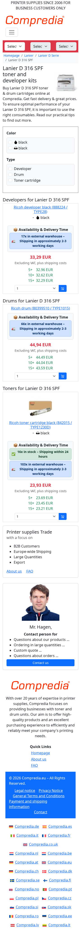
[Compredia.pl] (13, 898)
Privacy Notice (51, 790)
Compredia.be (60, 853)
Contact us (41, 663)
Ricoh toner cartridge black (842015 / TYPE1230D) (40, 424)
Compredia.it (27, 835)
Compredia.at (26, 862)
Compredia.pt (60, 889)
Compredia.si (27, 907)
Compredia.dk (60, 871)
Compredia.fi (60, 880)
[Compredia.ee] (45, 916)
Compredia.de (27, 826)
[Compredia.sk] (45, 907)
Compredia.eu (60, 862)
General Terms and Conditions (39, 795)
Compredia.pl (27, 898)
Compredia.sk (59, 907)
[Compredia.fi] (46, 880)
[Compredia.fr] (45, 835)
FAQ (29, 571)
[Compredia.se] (13, 880)
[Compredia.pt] (46, 889)
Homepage (12, 55)
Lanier (29, 55)
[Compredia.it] (13, 835)
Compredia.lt (59, 924)
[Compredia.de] (12, 826)
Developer (23, 168)
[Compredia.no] (12, 889)
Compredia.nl (26, 853)
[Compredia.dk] (45, 871)
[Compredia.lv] (13, 925)
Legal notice (25, 790)
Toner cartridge (27, 180)
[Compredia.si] (13, 907)
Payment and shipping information (28, 804)
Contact (40, 812)
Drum (19, 174)
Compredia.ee (60, 916)
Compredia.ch (27, 871)
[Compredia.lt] (45, 925)
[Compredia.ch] (12, 871)
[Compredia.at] (12, 862)
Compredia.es (60, 826)
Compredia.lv (27, 924)
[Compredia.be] (45, 853)
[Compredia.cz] (45, 898)
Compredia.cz (59, 898)
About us (14, 571)
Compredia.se (28, 880)
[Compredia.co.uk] (26, 844)
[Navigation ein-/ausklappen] (11, 32)
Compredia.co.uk (43, 844)
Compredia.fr (59, 835)
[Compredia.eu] (45, 862)
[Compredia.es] (45, 826)
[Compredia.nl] (12, 853)
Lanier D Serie (48, 55)
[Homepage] (40, 686)
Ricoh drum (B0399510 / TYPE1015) (40, 308)
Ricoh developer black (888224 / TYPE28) (41, 209)
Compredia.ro (27, 916)
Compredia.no (27, 889)
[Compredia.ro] (12, 916)
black (22, 142)
